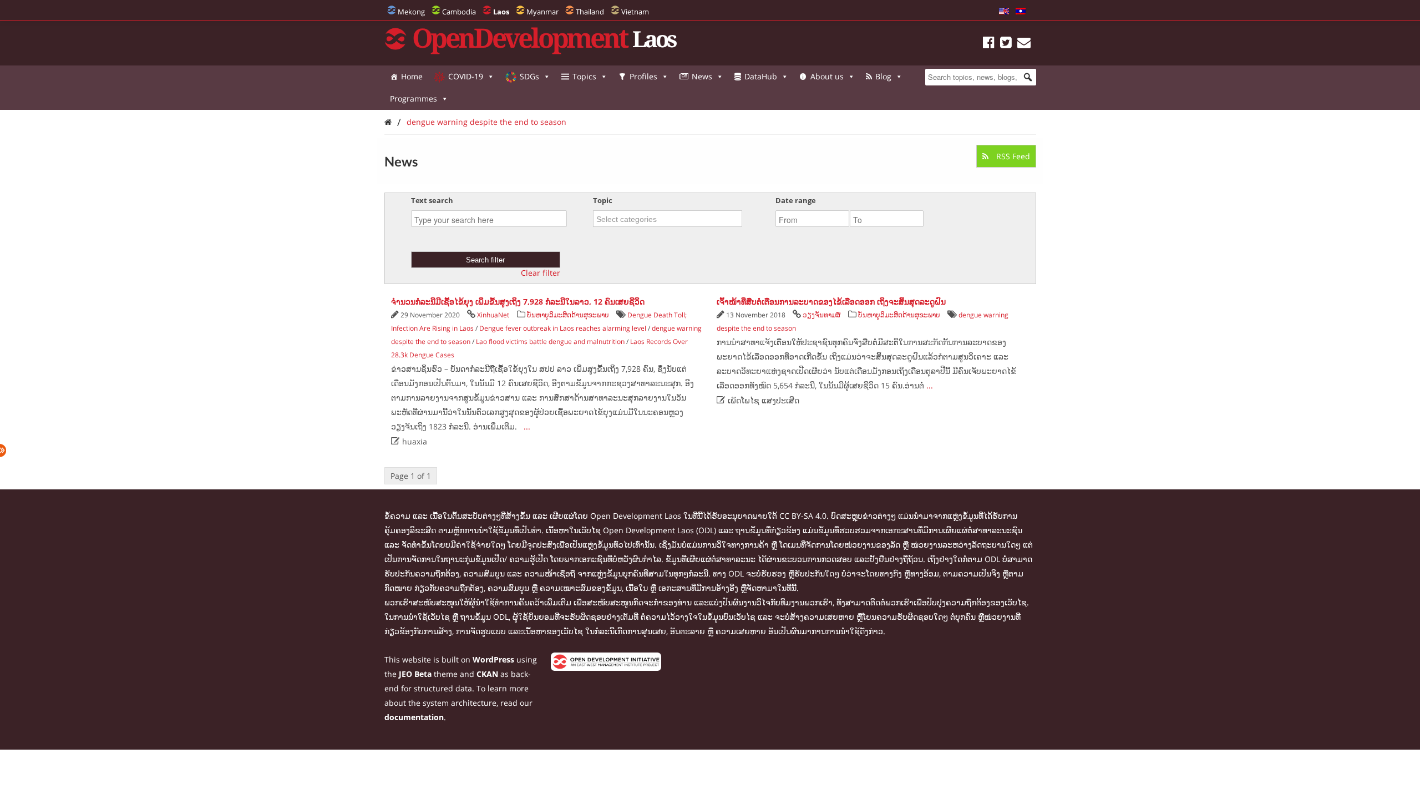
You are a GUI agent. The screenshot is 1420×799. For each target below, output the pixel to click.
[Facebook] (989, 44)
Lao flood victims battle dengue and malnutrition (550, 341)
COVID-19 (465, 76)
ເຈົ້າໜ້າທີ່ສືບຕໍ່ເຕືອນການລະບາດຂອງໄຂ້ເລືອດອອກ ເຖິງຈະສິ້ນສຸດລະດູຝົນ (831, 301)
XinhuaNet (493, 315)
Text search (432, 200)
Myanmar (542, 12)
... (527, 426)
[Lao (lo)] (1021, 12)
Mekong (411, 12)
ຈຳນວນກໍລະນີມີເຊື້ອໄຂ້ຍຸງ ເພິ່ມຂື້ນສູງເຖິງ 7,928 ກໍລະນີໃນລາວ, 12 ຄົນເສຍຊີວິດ (518, 301)
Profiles (643, 76)
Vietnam (635, 12)
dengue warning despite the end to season (486, 122)
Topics (584, 76)
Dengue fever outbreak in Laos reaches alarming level (562, 328)
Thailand (590, 12)
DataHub (760, 76)
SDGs (529, 76)
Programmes (413, 98)
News (702, 76)
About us (827, 76)
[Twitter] (1006, 44)
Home (412, 76)
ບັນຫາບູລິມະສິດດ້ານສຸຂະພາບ (568, 315)
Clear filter (540, 273)
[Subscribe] (1024, 44)
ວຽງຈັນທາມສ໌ (821, 315)
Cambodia (459, 12)
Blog (883, 76)
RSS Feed (1012, 156)
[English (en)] (1004, 12)
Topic (602, 200)
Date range (795, 200)
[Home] (388, 122)
